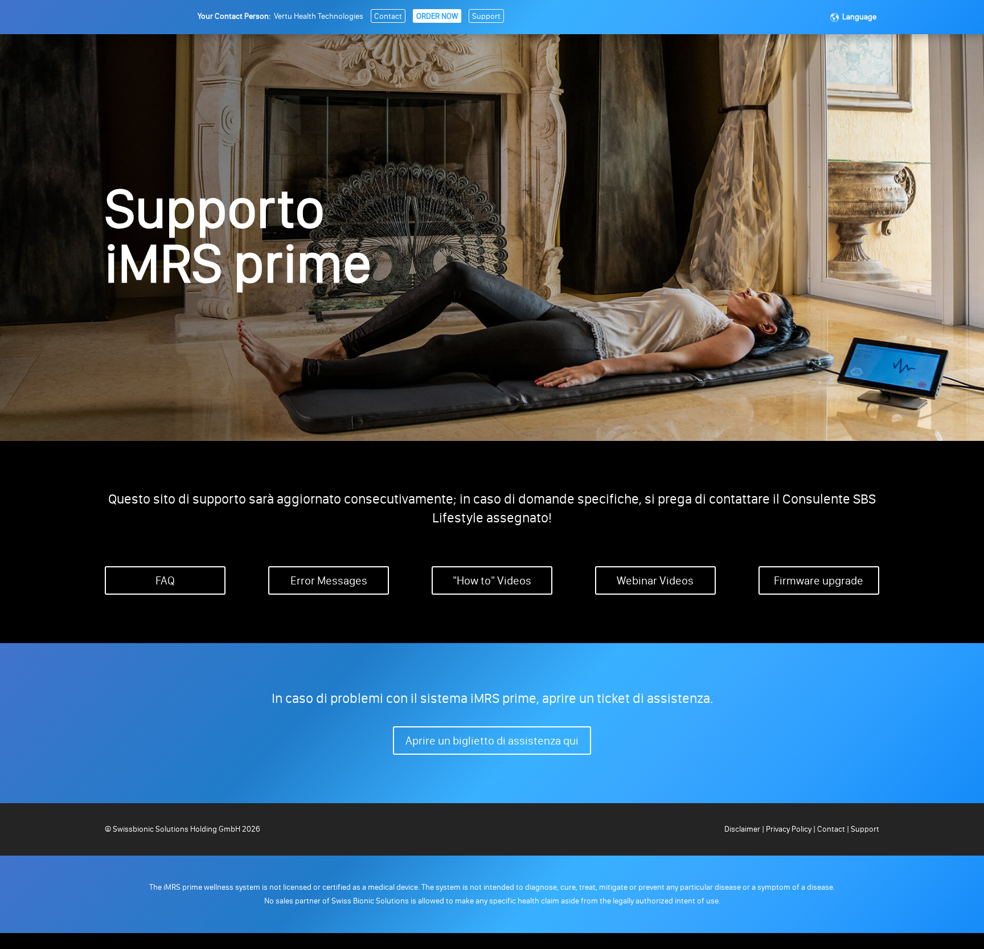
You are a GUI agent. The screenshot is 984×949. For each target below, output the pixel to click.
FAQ (165, 580)
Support (486, 16)
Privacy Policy (788, 829)
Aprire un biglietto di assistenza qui (492, 740)
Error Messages (328, 580)
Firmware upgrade (818, 580)
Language (859, 17)
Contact (388, 16)
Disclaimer (743, 829)
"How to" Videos (492, 580)
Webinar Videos (655, 580)
